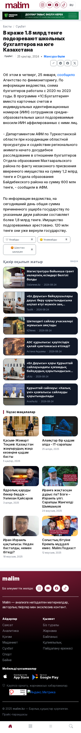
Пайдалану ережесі (58, 648)
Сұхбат (7, 648)
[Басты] (10, 726)
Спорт (7, 654)
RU (71, 5)
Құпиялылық (52, 642)
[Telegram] (60, 63)
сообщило (66, 75)
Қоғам (7, 637)
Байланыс (50, 637)
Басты (7, 26)
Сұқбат (21, 26)
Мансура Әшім (54, 56)
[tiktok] (65, 588)
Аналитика (10, 631)
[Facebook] (56, 5)
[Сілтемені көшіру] (53, 63)
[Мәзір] (30, 726)
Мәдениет (10, 642)
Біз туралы (51, 625)
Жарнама (50, 631)
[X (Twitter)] (75, 63)
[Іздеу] (71, 726)
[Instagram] (42, 5)
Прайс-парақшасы (14, 714)
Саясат (7, 625)
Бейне (7, 660)
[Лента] (50, 726)
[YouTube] (49, 5)
